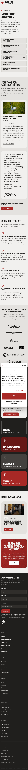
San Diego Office (5, 672)
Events (3, 688)
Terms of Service (9, 615)
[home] (7, 2)
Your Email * (4, 603)
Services (4, 642)
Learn (3, 649)
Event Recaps (4, 690)
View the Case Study (8, 143)
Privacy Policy (7, 617)
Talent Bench (4, 669)
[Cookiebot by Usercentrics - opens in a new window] (20, 365)
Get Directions (4, 711)
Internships (4, 667)
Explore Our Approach (11, 414)
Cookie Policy (4, 753)
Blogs (2, 682)
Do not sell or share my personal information (14, 402)
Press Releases (5, 696)
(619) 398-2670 (5, 714)
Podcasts (3, 685)
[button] (25, 2)
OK (14, 395)
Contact (4, 652)
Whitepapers (4, 693)
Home (3, 636)
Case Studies (5, 645)
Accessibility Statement (6, 744)
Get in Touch (14, 563)
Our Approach (6, 639)
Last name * (3, 596)
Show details (19, 390)
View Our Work (7, 208)
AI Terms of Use (4, 759)
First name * (4, 588)
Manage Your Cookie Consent (7, 756)
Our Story (3, 661)
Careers (3, 664)
